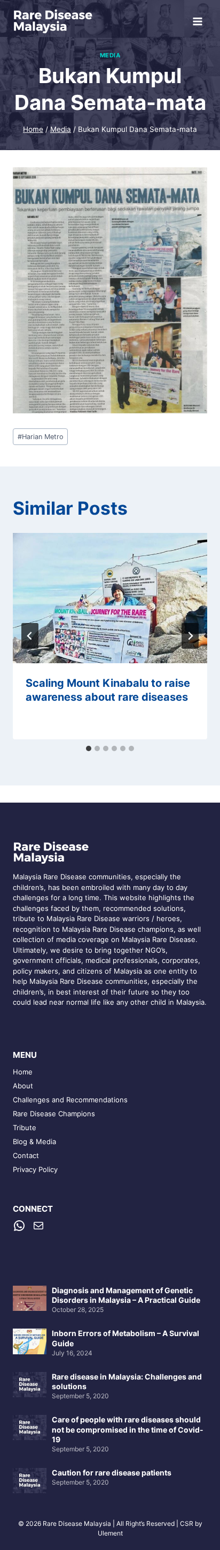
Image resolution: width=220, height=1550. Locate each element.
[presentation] (110, 598)
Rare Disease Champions (54, 1113)
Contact (26, 1155)
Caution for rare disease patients (111, 1472)
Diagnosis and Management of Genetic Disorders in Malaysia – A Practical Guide (126, 1295)
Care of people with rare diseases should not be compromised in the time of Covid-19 (127, 1429)
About (23, 1085)
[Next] (190, 636)
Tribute (24, 1127)
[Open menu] (197, 21)
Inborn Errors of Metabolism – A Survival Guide (125, 1338)
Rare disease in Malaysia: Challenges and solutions (127, 1381)
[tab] (88, 748)
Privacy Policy (35, 1169)
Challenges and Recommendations (70, 1099)
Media (110, 55)
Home (23, 1071)
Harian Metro (41, 437)
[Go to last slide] (29, 636)
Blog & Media (34, 1141)
